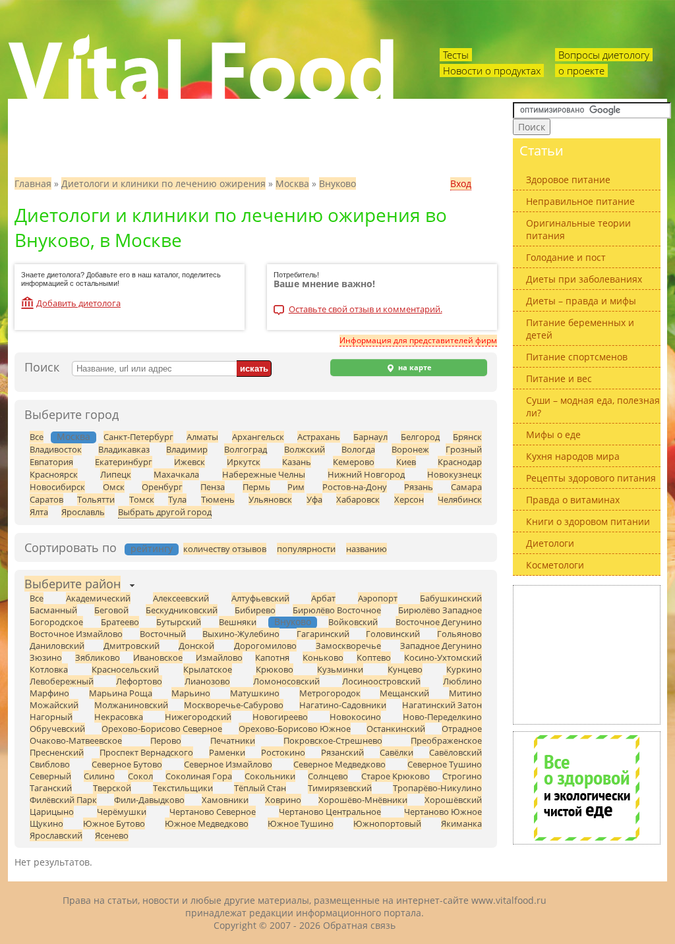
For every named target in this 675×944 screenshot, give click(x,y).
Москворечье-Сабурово (233, 705)
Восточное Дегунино (439, 622)
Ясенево (112, 835)
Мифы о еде (553, 434)
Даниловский (57, 646)
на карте (414, 367)
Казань (296, 462)
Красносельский (125, 669)
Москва (292, 183)
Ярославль (83, 512)
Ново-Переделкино (442, 717)
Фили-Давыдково (149, 800)
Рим (296, 487)
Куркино (464, 669)
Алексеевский (181, 598)
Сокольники (270, 776)
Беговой (111, 610)
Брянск (467, 437)
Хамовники (225, 800)
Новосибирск (57, 487)
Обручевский (57, 729)
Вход (460, 183)
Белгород (420, 437)
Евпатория (51, 462)
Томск (141, 499)
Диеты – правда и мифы (581, 300)
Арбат (323, 598)
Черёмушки (121, 812)
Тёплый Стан (260, 788)
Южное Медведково (207, 823)
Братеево (120, 622)
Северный (50, 776)
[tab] (72, 585)
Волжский (304, 449)
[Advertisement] (587, 655)
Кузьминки (340, 669)
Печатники (232, 740)
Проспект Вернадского (146, 752)
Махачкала (176, 474)
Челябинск (460, 499)
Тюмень (218, 499)
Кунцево (405, 669)
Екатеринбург (123, 462)
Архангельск (258, 437)
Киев (406, 462)
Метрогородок (330, 693)
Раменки (227, 752)
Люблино (462, 681)
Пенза (212, 487)
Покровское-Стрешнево (332, 740)
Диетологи (550, 543)
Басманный (53, 610)
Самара (466, 487)
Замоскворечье (348, 646)
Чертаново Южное (443, 812)
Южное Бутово (114, 823)
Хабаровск (358, 499)
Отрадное (462, 729)
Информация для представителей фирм (418, 340)
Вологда (358, 449)
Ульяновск (270, 499)
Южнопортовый (387, 823)
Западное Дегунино (441, 646)
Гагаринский (323, 634)
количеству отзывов (224, 549)
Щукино (46, 823)
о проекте (581, 70)
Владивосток (56, 449)
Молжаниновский (131, 705)
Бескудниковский (182, 610)
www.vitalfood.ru (508, 900)
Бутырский (178, 622)
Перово (165, 740)
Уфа (314, 499)
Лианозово (207, 681)
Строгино (462, 776)
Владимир (187, 449)
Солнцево (328, 776)
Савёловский (455, 752)
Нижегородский (198, 717)
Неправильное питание (580, 201)
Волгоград (245, 449)
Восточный (163, 634)
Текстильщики (183, 788)
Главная (33, 183)
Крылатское (207, 669)
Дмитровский (131, 646)
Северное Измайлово (228, 764)
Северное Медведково (339, 764)
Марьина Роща (120, 693)
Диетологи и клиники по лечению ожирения (163, 183)
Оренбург (162, 487)
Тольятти (96, 499)
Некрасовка (118, 717)
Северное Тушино (444, 764)
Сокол (140, 776)
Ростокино (283, 752)
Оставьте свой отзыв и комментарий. (365, 310)
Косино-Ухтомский (443, 657)
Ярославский (56, 835)
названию (366, 549)
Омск (114, 487)
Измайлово (219, 657)
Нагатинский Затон (442, 705)
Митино (465, 693)
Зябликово (97, 657)
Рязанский (342, 752)
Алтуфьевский (260, 598)
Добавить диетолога (78, 303)
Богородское (56, 622)
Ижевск (189, 462)
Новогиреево (280, 717)
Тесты (456, 54)
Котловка (49, 669)
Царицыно (52, 812)
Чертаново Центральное (330, 812)
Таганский (51, 788)
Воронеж (410, 449)
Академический (98, 598)
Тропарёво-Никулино (437, 788)
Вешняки (237, 622)
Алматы (202, 437)
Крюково (274, 669)
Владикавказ (124, 449)
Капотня (272, 657)
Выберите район (72, 584)
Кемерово (353, 462)
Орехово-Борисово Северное (162, 729)
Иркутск (243, 462)
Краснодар (460, 462)
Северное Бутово (127, 764)
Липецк (115, 474)
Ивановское (158, 657)
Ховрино (283, 800)
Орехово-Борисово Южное (295, 729)
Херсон (409, 499)
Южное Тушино (301, 823)
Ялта (39, 512)
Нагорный (51, 717)
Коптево (374, 657)
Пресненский (57, 752)
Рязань (418, 487)
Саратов (46, 499)
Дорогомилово (265, 646)
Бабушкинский (451, 598)
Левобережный (62, 681)
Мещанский (404, 693)
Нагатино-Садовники (342, 705)
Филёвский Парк (63, 800)
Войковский (353, 622)
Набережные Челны (263, 474)
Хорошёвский (453, 800)
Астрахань (318, 437)
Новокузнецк (454, 474)
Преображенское (446, 740)
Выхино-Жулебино (240, 634)
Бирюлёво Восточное (337, 610)
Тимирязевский (340, 788)
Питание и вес (559, 378)
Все (37, 437)
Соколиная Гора (198, 776)
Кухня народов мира (573, 456)
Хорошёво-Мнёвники (362, 800)
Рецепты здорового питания (591, 478)
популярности (306, 549)
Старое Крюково (395, 776)
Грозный (464, 449)
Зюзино (46, 657)
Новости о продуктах (492, 70)
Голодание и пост (566, 257)
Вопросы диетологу (603, 54)
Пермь (256, 487)
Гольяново (459, 634)
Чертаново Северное (212, 812)
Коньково (323, 657)
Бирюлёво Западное (440, 610)
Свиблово (50, 764)
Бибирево (255, 610)
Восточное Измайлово (76, 634)
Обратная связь (359, 925)
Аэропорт (377, 598)
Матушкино (254, 693)
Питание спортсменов (577, 356)
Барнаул (370, 437)
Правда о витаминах (573, 499)
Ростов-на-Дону (354, 487)
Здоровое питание (568, 179)
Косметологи (555, 565)
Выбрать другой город (165, 512)
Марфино (49, 693)
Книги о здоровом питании (588, 521)
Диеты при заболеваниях (584, 279)
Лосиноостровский (381, 681)
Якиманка (461, 823)
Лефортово (139, 681)
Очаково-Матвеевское (76, 740)
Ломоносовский (286, 681)
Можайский (54, 705)
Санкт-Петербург (138, 437)
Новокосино (355, 717)
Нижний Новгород (366, 474)
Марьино (190, 693)
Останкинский (396, 729)
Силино (99, 776)
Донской (196, 646)
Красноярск (54, 474)
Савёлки (396, 752)
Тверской (112, 788)
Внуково (337, 183)
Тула (177, 499)
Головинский (393, 634)
